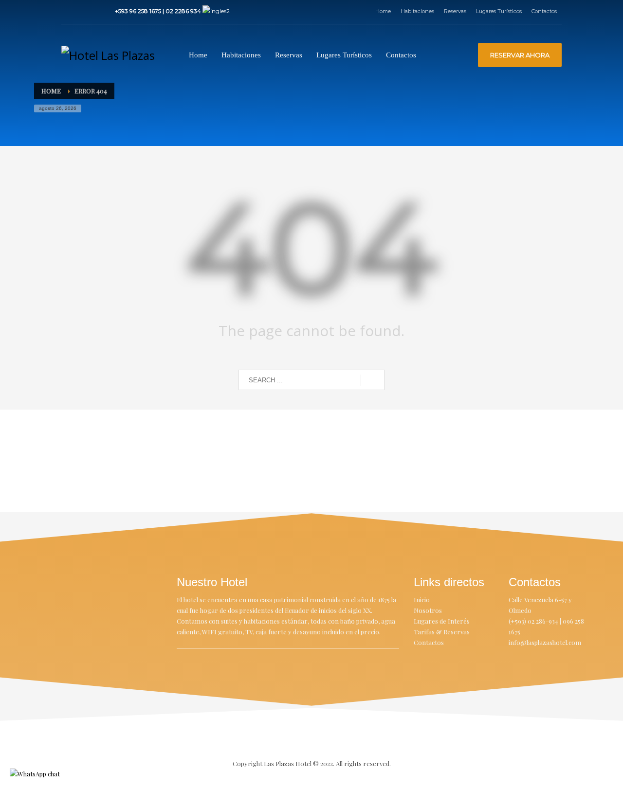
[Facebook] (68, 11)
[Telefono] (98, 11)
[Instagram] (83, 11)
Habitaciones (417, 11)
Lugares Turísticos (499, 11)
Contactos (544, 11)
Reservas (455, 11)
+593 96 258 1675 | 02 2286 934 (158, 11)
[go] (373, 380)
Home (383, 11)
